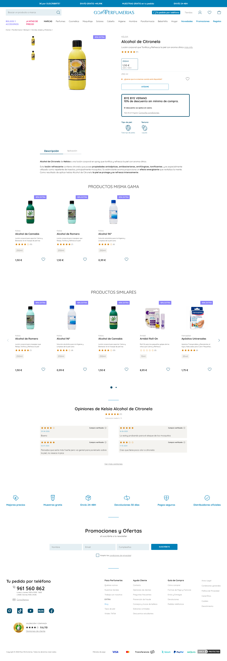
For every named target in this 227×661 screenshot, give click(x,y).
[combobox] (33, 12)
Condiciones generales (211, 586)
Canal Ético (206, 596)
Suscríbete (164, 547)
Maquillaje (88, 21)
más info (188, 47)
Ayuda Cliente (140, 580)
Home (8, 30)
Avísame (145, 87)
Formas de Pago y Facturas (179, 590)
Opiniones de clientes (142, 590)
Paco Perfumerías (114, 580)
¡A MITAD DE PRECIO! (32, 22)
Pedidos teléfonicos (176, 604)
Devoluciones (173, 599)
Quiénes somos (111, 585)
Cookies (205, 601)
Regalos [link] (217, 21)
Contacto (137, 585)
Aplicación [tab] (72, 150)
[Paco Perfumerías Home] (114, 12)
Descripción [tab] (51, 151)
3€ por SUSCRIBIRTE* (49, 3)
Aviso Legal (206, 580)
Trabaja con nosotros (113, 594)
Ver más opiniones (113, 464)
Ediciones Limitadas (141, 609)
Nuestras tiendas (112, 590)
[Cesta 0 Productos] (219, 12)
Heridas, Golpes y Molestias (41, 30)
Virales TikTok (110, 613)
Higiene (121, 21)
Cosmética (74, 21)
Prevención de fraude (142, 599)
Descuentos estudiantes (143, 613)
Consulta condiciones (149, 112)
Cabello (111, 21)
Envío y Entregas (175, 594)
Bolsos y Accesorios (12, 22)
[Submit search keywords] (58, 12)
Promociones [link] (203, 21)
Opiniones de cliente (35, 631)
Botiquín (27, 30)
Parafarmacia (147, 21)
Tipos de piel (110, 609)
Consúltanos (23, 599)
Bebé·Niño (163, 21)
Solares (100, 21)
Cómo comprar (174, 585)
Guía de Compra (176, 580)
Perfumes (60, 21)
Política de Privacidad (210, 591)
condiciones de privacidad (120, 555)
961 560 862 (31, 588)
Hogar (174, 21)
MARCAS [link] (48, 21)
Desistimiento (207, 606)
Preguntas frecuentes (142, 594)
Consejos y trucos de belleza (145, 604)
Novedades (187, 21)
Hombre (133, 21)
